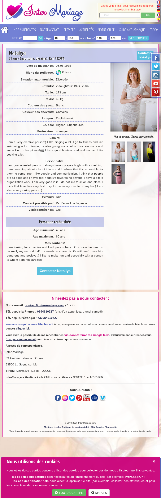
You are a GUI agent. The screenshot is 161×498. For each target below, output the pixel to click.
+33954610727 (48, 317)
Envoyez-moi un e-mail (21, 339)
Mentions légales (52, 427)
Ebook (153, 29)
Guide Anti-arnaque (132, 29)
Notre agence (49, 29)
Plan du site (111, 427)
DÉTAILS (100, 492)
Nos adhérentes (25, 29)
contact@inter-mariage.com (44, 305)
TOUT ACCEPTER (70, 492)
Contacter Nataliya (145, 55)
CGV (93, 427)
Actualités (86, 29)
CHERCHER (139, 38)
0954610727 (45, 311)
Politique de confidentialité (76, 427)
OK (148, 15)
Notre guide (106, 29)
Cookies (100, 427)
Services (69, 29)
